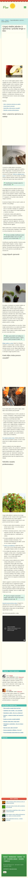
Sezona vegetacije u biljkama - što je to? (12, 730)
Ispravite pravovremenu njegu (9, 603)
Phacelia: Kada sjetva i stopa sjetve (11, 721)
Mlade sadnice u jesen (7, 343)
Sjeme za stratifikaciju (9, 545)
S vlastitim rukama (12, 859)
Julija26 (11, 675)
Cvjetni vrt (7, 861)
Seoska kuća (12, 856)
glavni (2, 20)
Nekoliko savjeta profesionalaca (11, 110)
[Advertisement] (14, 47)
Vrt (24, 856)
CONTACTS (6, 868)
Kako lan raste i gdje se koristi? (10, 727)
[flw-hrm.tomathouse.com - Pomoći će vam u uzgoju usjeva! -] (9, 7)
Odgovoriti (21, 677)
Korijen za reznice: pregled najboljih (11, 719)
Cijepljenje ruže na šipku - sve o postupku (12, 710)
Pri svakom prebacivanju (8, 438)
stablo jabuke (16, 671)
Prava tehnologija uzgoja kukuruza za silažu (13, 732)
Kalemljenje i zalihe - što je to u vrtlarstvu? (13, 712)
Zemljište (21, 859)
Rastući (7, 20)
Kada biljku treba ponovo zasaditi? (11, 108)
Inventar (19, 856)
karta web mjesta (13, 868)
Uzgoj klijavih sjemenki (9, 106)
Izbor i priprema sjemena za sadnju (12, 104)
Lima (10, 690)
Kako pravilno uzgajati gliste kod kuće (12, 708)
